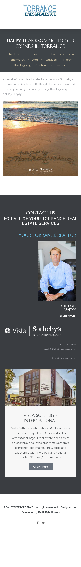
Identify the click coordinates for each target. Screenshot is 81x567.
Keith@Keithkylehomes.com (60, 349)
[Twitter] (43, 522)
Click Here (40, 466)
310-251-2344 (68, 344)
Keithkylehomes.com (64, 358)
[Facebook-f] (37, 522)
